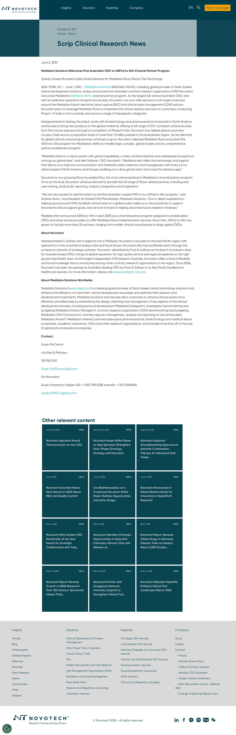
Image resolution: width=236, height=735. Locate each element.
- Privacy (181, 655)
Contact (180, 649)
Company (136, 8)
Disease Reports (21, 655)
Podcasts (17, 666)
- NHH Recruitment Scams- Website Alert (197, 686)
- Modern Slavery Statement (192, 678)
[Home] (19, 10)
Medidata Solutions (98, 87)
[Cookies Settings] (7, 728)
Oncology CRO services (134, 638)
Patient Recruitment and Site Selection (89, 665)
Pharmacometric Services (136, 665)
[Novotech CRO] (41, 723)
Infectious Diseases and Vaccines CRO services (143, 651)
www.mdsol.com (80, 288)
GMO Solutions (129, 676)
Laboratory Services (78, 693)
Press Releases (20, 672)
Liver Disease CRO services (136, 644)
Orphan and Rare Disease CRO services (144, 659)
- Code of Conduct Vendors (192, 666)
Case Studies (19, 684)
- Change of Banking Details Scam (196, 693)
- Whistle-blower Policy (189, 661)
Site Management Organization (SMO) (89, 670)
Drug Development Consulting (138, 670)
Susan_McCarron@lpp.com (59, 368)
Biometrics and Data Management (87, 676)
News (72, 33)
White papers (20, 649)
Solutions (89, 8)
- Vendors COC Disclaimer (191, 672)
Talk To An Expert (217, 8)
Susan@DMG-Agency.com (59, 393)
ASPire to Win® (81, 96)
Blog (14, 644)
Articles (16, 638)
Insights (66, 8)
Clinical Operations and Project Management (84, 640)
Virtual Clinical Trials (78, 653)
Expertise (112, 8)
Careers (179, 644)
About (178, 638)
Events (16, 678)
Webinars (17, 661)
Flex (68, 659)
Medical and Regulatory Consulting (87, 687)
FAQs (15, 689)
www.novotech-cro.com (129, 272)
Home (61, 33)
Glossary (17, 695)
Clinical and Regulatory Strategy (140, 682)
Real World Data (76, 682)
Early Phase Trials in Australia (83, 647)
